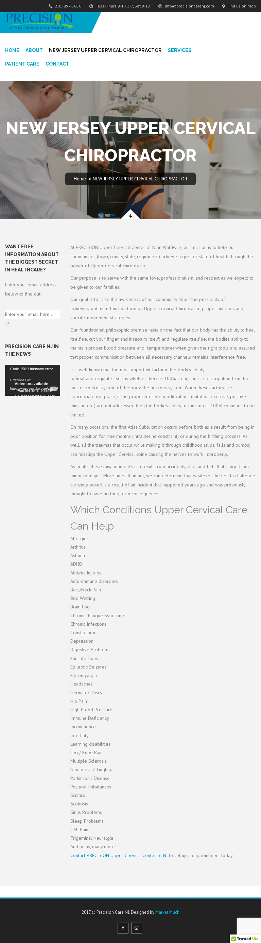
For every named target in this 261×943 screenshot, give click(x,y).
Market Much (167, 912)
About (34, 50)
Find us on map (241, 5)
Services (179, 50)
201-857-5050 (67, 5)
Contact (57, 64)
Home (12, 50)
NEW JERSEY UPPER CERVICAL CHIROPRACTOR (105, 50)
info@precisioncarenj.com (189, 5)
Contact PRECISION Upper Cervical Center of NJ (119, 855)
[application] (32, 380)
